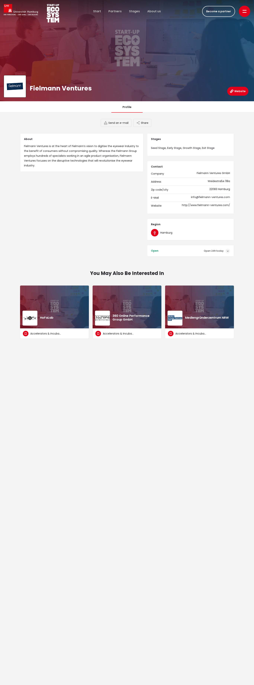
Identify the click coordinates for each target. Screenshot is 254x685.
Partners (115, 11)
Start (97, 11)
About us (154, 11)
